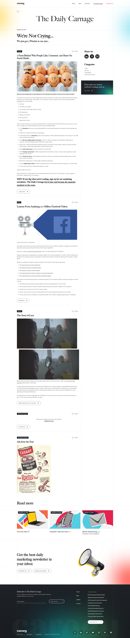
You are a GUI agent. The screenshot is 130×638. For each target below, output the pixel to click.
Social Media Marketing (94, 605)
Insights (78, 599)
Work (80, 3)
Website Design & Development (96, 597)
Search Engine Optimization (95, 613)
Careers (78, 603)
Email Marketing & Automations (96, 611)
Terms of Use (38, 634)
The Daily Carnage (98, 3)
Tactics (86, 70)
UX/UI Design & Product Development (97, 600)
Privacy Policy (29, 634)
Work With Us (109, 3)
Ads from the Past (89, 74)
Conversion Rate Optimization (96, 616)
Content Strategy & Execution (95, 608)
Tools (86, 68)
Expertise (87, 3)
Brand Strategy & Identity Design (96, 594)
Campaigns (87, 72)
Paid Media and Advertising (95, 603)
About (73, 3)
